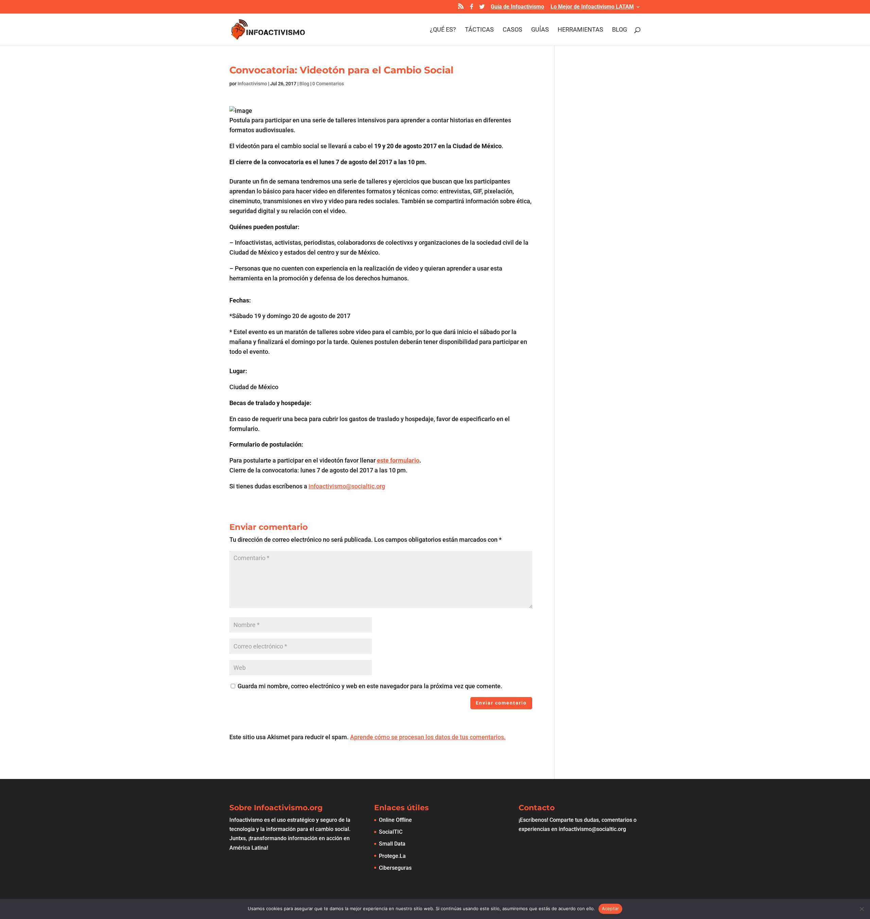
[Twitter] (482, 8)
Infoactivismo (252, 83)
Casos (512, 30)
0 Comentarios (328, 83)
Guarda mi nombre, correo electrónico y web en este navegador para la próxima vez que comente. (370, 686)
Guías (540, 30)
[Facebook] (471, 8)
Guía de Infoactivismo (517, 7)
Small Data (392, 843)
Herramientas (580, 30)
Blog (619, 30)
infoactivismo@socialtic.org (347, 486)
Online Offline (395, 820)
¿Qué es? (443, 30)
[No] (861, 908)
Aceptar (610, 908)
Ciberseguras (395, 868)
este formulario (398, 460)
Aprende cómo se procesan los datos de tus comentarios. (428, 737)
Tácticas (479, 30)
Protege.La (392, 856)
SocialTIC (390, 832)
